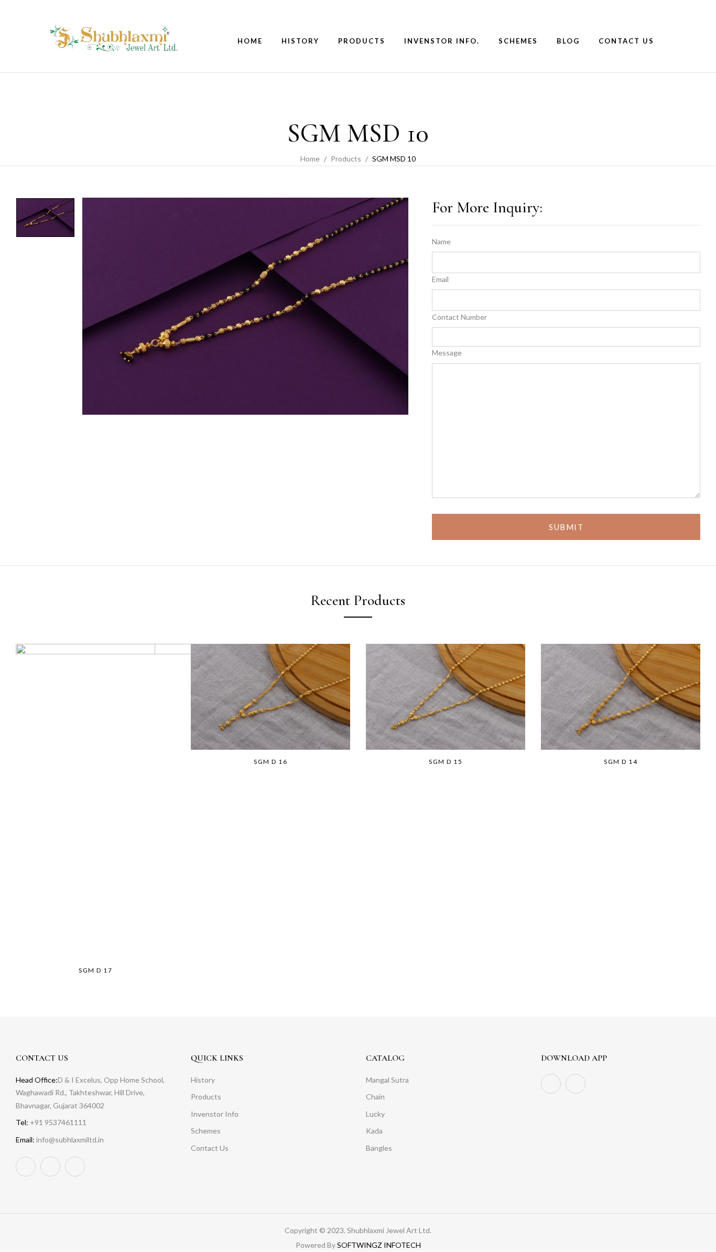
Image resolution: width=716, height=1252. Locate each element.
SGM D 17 (95, 970)
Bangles (379, 1147)
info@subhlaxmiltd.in (70, 1139)
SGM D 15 (445, 761)
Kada (374, 1130)
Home (310, 158)
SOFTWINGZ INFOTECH (379, 1244)
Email (440, 279)
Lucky (375, 1113)
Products (346, 158)
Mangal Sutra (387, 1079)
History (203, 1079)
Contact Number (459, 316)
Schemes (206, 1130)
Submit (566, 527)
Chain (375, 1096)
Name (441, 241)
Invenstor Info (214, 1113)
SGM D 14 (620, 761)
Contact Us (210, 1147)
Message (447, 352)
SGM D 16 (270, 761)
